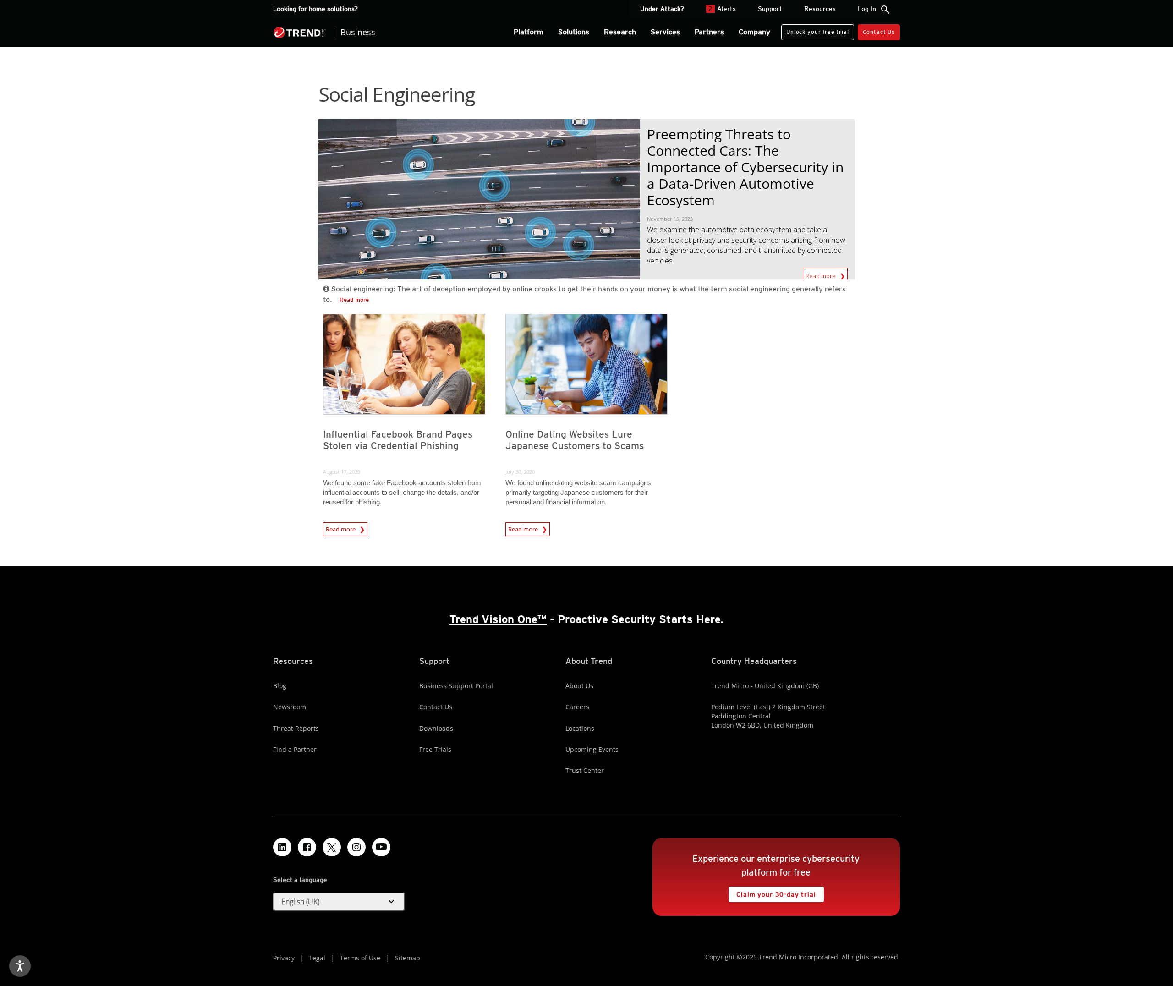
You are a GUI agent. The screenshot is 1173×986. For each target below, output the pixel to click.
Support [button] (770, 8)
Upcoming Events (592, 749)
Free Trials (435, 749)
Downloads (436, 728)
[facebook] (307, 847)
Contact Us (879, 31)
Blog (279, 685)
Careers (577, 706)
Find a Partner (295, 749)
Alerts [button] (722, 8)
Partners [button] (709, 31)
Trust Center (584, 770)
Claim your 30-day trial (772, 892)
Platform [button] (528, 31)
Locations (579, 728)
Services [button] (665, 31)
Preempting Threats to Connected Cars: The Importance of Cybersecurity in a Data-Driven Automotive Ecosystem (745, 167)
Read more (821, 274)
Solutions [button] (573, 31)
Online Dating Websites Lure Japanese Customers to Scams (574, 439)
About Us (579, 685)
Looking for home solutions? (315, 8)
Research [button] (620, 31)
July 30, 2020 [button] (520, 471)
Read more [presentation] (341, 529)
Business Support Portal (456, 685)
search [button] (885, 9)
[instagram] (356, 847)
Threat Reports (296, 728)
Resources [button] (820, 8)
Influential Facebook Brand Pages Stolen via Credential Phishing (397, 439)
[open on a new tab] (332, 847)
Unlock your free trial (815, 29)
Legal (317, 957)
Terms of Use (360, 957)
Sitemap (407, 957)
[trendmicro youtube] (381, 847)
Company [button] (754, 31)
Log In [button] (867, 8)
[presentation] (404, 364)
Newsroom (289, 706)
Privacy (284, 957)
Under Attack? (662, 8)
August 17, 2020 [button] (341, 471)
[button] (339, 902)
